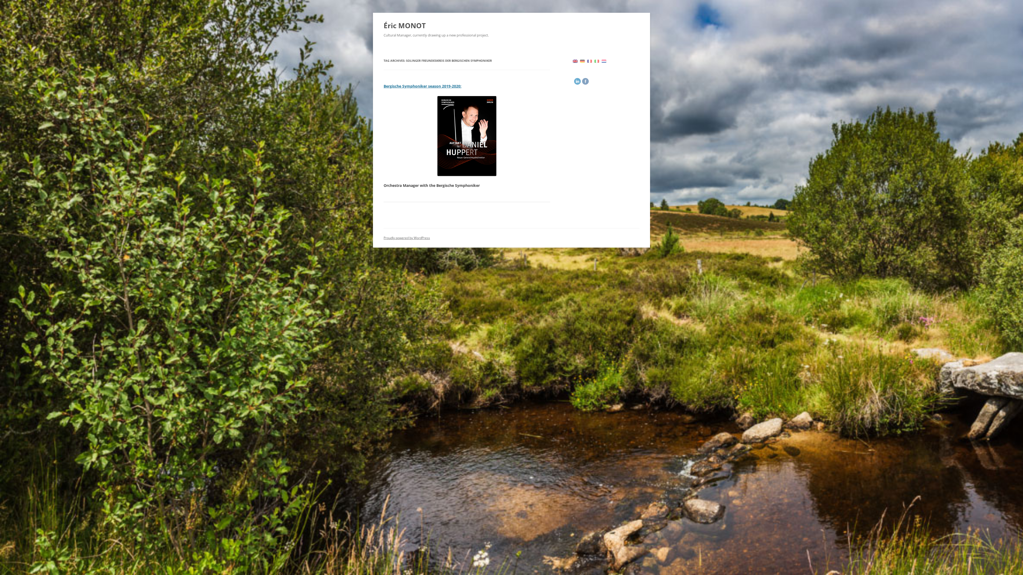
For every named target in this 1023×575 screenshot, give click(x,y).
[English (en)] (575, 60)
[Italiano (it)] (596, 60)
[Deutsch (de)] (582, 60)
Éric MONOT (405, 25)
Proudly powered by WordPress (407, 238)
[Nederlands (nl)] (604, 60)
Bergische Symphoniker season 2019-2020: (422, 86)
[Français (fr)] (589, 60)
